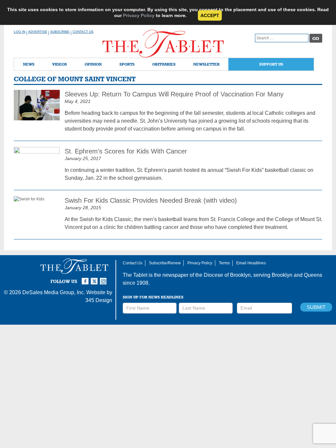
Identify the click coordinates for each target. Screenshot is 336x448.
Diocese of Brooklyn (227, 275)
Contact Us (83, 31)
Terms (224, 263)
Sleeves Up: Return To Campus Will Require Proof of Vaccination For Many (174, 94)
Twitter (95, 278)
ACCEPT (209, 15)
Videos (59, 64)
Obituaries (164, 64)
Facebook (86, 278)
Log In (19, 31)
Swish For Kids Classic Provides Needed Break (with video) (151, 200)
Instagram (104, 278)
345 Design (98, 300)
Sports (127, 64)
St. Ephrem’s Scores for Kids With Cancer (126, 151)
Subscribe (60, 31)
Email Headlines (251, 263)
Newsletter (206, 64)
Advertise (37, 31)
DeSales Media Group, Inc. (53, 292)
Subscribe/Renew (165, 263)
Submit (316, 307)
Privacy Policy (139, 15)
